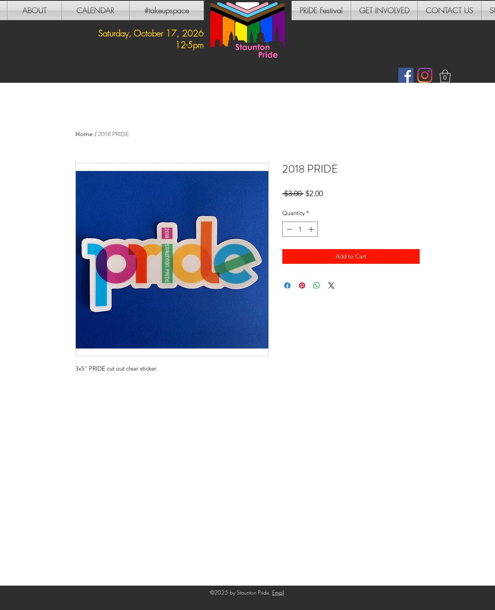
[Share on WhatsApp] (316, 285)
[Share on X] (331, 285)
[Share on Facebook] (287, 285)
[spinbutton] (300, 229)
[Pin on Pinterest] (302, 285)
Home (84, 134)
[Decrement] (288, 229)
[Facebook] (405, 75)
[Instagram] (424, 75)
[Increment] (312, 229)
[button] (445, 76)
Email (278, 592)
